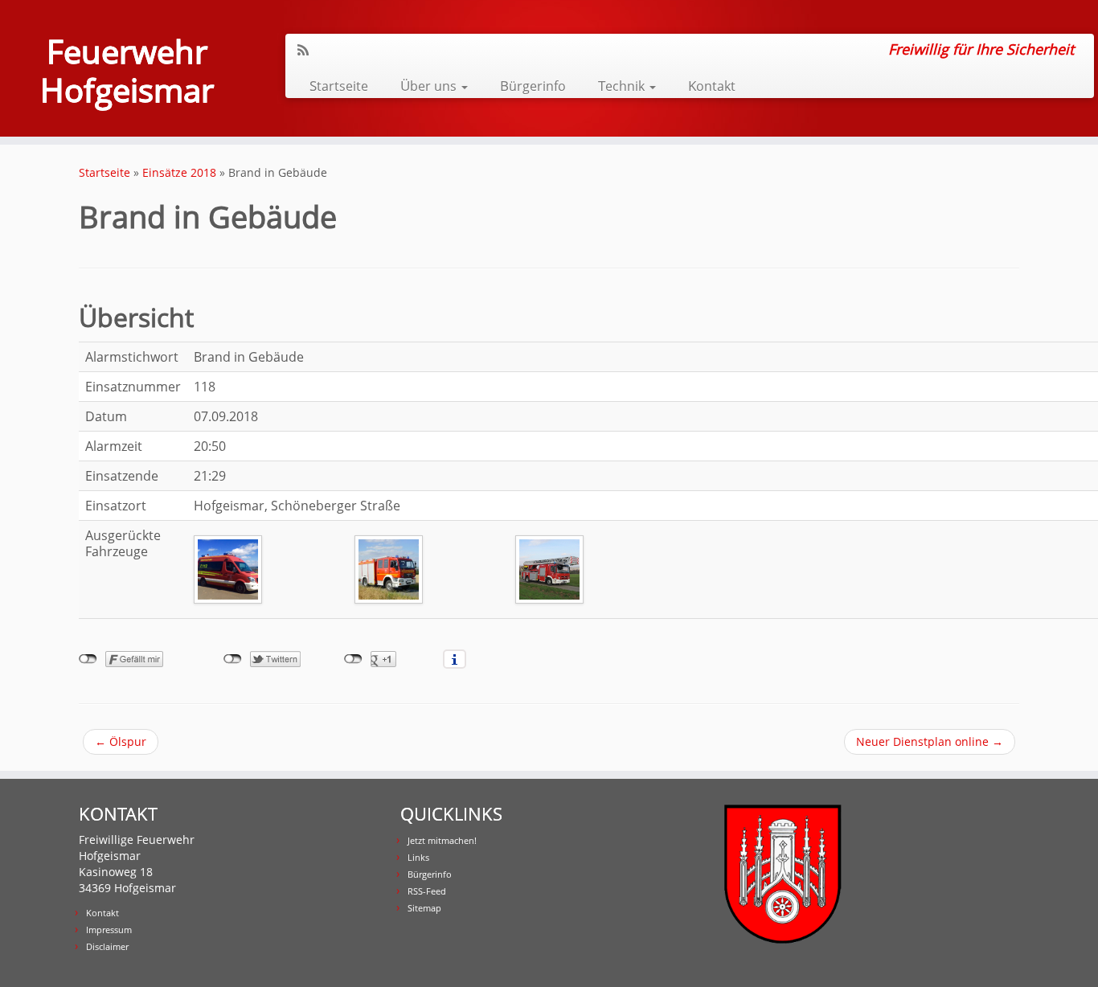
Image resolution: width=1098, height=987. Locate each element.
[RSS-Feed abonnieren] (308, 49)
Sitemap (424, 908)
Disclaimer (107, 946)
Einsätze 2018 (179, 172)
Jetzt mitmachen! (442, 840)
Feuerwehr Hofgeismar (127, 70)
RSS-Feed (427, 891)
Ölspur (120, 741)
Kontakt (711, 85)
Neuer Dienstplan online (929, 741)
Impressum (109, 930)
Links (418, 857)
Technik (623, 85)
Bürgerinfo (533, 85)
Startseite (338, 85)
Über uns (430, 85)
